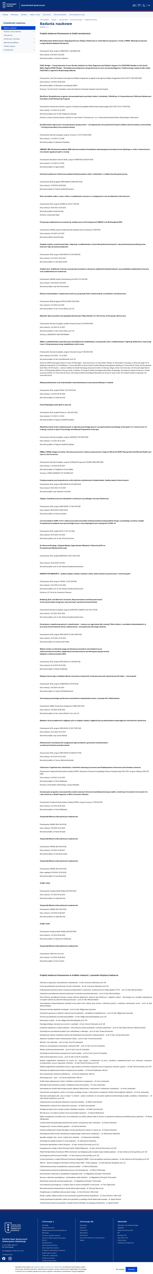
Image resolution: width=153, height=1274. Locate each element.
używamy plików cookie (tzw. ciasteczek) (48, 1267)
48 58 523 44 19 (18, 1251)
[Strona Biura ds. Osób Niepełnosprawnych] (144, 5)
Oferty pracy (122, 1240)
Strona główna (44, 20)
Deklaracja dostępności (126, 1243)
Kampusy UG (122, 1235)
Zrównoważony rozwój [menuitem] (77, 15)
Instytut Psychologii (76, 20)
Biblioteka (45, 1233)
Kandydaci (83, 1225)
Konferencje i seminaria (12, 39)
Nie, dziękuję (120, 1269)
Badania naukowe (10, 28)
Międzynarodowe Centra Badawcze (54, 1230)
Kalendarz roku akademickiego (128, 1225)
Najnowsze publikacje (11, 42)
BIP (119, 1233)
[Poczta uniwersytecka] (139, 5)
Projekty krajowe (9, 46)
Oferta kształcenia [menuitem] (60, 15)
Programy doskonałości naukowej (53, 1250)
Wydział (54, 20)
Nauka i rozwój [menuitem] (35, 15)
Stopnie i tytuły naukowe (12, 32)
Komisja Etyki (8, 50)
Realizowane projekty (49, 1253)
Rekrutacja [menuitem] (14, 15)
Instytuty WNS (63, 20)
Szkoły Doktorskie (48, 1228)
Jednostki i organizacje (50, 1255)
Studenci (83, 1228)
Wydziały (45, 1225)
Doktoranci (84, 1230)
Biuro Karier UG (123, 1238)
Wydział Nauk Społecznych (33, 5)
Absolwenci (84, 1233)
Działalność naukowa (91, 20)
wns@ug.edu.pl (7, 1254)
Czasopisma (8, 35)
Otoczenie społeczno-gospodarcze (92, 1238)
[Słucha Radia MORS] (134, 5)
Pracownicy (84, 1235)
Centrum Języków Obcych (51, 1235)
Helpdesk (121, 1228)
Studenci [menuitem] (24, 15)
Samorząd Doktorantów (50, 1248)
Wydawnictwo (47, 1243)
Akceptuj (131, 1269)
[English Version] (149, 5)
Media (82, 1240)
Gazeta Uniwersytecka (125, 1230)
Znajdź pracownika (48, 1258)
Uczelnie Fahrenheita (49, 1260)
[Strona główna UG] (9, 3)
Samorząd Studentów (49, 1245)
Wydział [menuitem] (5, 15)
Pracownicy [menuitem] (47, 15)
